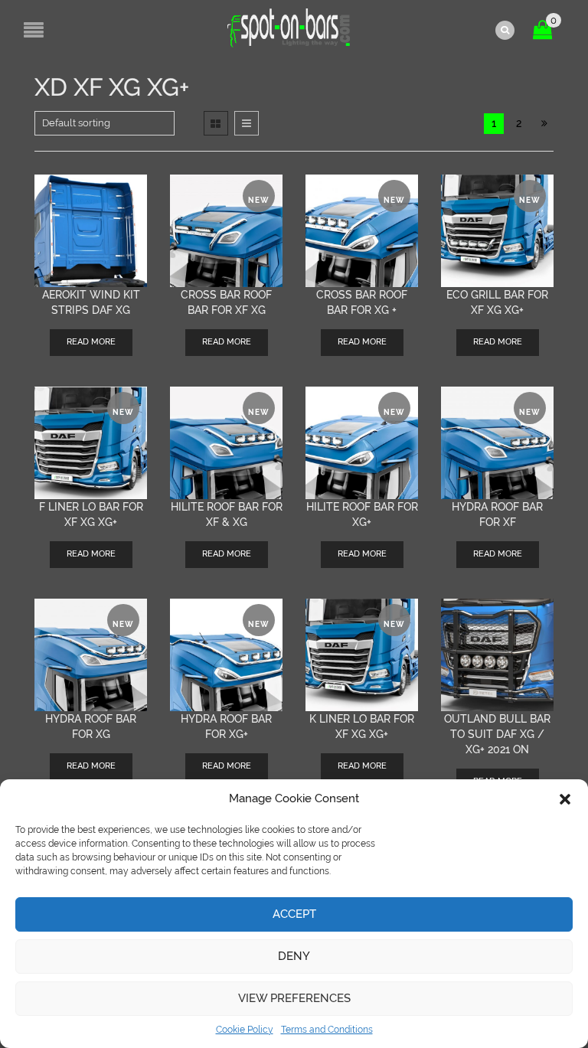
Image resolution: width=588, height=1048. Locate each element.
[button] (565, 799)
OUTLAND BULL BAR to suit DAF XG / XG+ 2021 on (497, 734)
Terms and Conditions (327, 1029)
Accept (294, 914)
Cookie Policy (244, 1029)
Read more (91, 342)
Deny (294, 956)
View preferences (294, 998)
